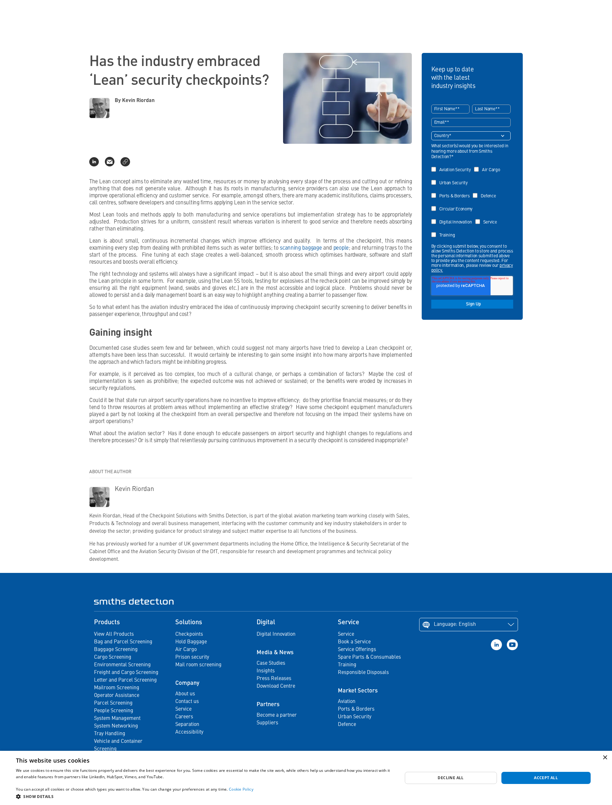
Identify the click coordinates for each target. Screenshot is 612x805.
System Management (117, 718)
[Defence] (486, 191)
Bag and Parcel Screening (123, 642)
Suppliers (267, 723)
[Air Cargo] (488, 165)
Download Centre (276, 686)
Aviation (346, 701)
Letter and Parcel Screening (125, 680)
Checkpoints (189, 634)
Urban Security (354, 717)
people (341, 248)
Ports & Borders (356, 709)
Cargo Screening (112, 657)
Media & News (275, 652)
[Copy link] (125, 161)
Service (183, 709)
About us (185, 694)
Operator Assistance (116, 695)
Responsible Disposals (363, 672)
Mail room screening (198, 665)
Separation (187, 724)
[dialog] (306, 778)
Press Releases (274, 678)
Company (187, 683)
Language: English (455, 624)
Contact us (187, 701)
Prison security (192, 657)
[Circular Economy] (453, 204)
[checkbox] (471, 200)
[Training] (444, 230)
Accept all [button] (546, 777)
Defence (347, 724)
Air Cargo (186, 649)
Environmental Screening (122, 665)
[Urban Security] (451, 178)
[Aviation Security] (452, 165)
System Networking (116, 726)
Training (347, 665)
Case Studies (271, 663)
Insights (266, 671)
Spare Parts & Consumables (369, 657)
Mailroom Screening (116, 688)
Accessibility (189, 732)
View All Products (114, 634)
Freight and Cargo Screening (126, 672)
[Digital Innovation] (453, 217)
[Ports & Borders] (452, 191)
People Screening (113, 711)
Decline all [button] (450, 777)
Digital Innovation (276, 634)
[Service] (487, 217)
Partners (268, 704)
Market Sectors (358, 691)
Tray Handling (109, 733)
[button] (203, 796)
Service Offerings (357, 649)
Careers (184, 717)
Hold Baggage (191, 642)
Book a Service (354, 642)
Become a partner (277, 715)
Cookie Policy (241, 789)
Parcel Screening (113, 703)
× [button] (604, 757)
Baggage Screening (116, 649)
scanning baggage (301, 248)
